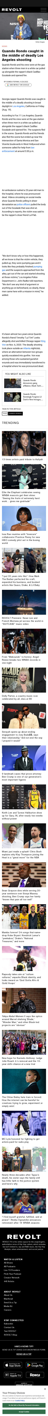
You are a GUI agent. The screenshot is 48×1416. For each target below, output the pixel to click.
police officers (23, 204)
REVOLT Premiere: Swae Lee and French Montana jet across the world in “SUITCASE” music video (22, 621)
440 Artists (9, 1281)
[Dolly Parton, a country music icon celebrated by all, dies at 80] (24, 680)
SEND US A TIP (23, 1354)
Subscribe (8, 1323)
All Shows (8, 1262)
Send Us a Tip (10, 1302)
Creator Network (11, 1277)
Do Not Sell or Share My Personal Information (24, 1405)
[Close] (45, 1389)
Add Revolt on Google (19, 85)
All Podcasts (9, 1266)
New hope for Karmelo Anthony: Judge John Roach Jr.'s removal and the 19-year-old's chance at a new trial (22, 1061)
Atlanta (26, 348)
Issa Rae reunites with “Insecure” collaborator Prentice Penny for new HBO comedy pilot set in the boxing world (21, 538)
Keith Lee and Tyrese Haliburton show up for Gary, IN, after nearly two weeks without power (22, 815)
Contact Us (9, 1327)
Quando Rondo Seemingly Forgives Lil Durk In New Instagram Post (32, 398)
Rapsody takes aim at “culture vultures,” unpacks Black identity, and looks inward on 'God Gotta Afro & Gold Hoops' (21, 979)
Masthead (8, 1298)
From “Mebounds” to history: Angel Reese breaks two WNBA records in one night (21, 659)
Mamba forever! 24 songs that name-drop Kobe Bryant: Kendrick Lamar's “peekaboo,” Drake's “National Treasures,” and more (21, 937)
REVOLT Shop (10, 1335)
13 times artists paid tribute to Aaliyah (22, 459)
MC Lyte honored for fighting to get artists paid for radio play (21, 1140)
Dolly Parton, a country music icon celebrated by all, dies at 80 (20, 697)
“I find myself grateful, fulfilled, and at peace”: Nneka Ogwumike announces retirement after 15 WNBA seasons (22, 1219)
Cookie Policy (20, 1401)
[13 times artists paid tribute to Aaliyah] (24, 443)
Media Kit (8, 1306)
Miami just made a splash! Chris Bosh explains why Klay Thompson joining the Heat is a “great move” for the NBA (22, 854)
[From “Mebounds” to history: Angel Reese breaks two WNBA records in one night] (24, 641)
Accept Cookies (24, 1412)
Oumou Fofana (12, 82)
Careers (7, 1310)
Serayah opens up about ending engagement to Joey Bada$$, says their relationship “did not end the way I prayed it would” (22, 736)
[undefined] (12, 383)
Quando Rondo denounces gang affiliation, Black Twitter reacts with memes (33, 384)
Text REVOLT (10, 1331)
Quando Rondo (15, 413)
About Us (8, 1295)
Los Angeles (18, 106)
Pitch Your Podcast (12, 1274)
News (4, 46)
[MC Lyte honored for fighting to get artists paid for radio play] (24, 1123)
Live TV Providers (12, 1270)
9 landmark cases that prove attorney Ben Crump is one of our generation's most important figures (21, 776)
